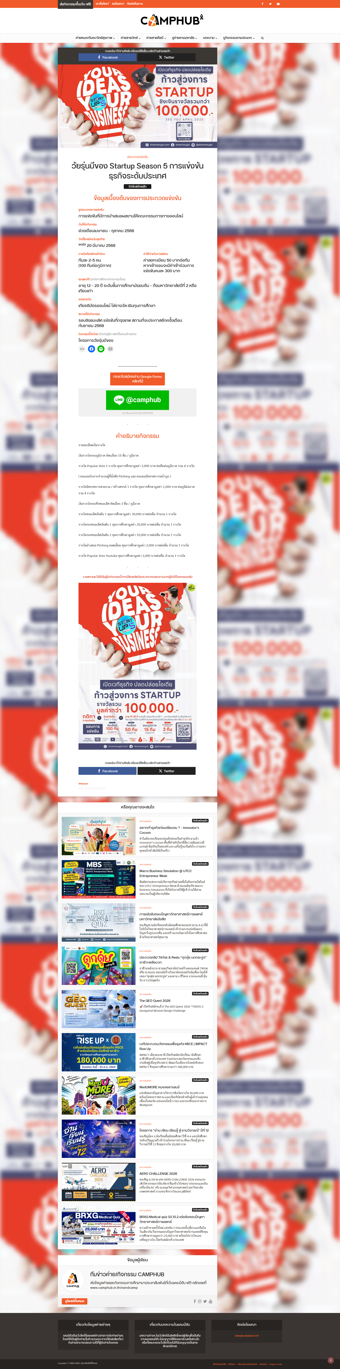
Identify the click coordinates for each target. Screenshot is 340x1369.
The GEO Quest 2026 (155, 1001)
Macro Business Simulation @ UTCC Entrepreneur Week (166, 874)
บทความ (208, 38)
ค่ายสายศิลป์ (154, 38)
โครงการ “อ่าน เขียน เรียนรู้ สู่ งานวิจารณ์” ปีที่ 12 (174, 1130)
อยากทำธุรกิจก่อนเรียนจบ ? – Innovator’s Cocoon (169, 830)
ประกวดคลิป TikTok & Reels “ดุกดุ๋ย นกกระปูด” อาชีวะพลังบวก (173, 960)
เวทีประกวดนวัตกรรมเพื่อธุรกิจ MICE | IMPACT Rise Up (173, 1047)
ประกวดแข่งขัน (137, 157)
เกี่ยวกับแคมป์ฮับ (219, 1364)
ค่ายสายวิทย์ (129, 38)
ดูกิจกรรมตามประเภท (237, 38)
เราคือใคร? (102, 4)
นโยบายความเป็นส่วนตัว (247, 1364)
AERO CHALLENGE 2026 (158, 1173)
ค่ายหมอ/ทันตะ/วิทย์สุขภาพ (94, 38)
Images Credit (276, 1364)
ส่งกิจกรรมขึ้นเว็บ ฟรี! (75, 4)
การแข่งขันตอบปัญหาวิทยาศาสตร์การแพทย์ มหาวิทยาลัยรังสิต (171, 917)
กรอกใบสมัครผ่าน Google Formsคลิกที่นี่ (137, 379)
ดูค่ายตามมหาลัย (183, 38)
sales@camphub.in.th (247, 1335)
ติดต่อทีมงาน (135, 4)
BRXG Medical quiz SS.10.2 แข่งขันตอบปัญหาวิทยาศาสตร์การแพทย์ (172, 1220)
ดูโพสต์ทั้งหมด (74, 1301)
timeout (84, 784)
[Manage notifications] (331, 1360)
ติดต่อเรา (232, 1364)
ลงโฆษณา (118, 4)
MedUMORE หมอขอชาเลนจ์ (159, 1087)
